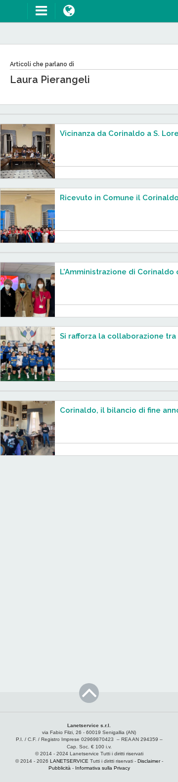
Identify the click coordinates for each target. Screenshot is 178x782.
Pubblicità (59, 768)
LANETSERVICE (69, 761)
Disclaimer (148, 761)
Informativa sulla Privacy (102, 768)
